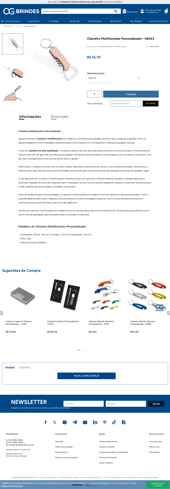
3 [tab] (83, 350)
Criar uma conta (155, 442)
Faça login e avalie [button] (86, 375)
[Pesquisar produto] (115, 11)
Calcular (152, 103)
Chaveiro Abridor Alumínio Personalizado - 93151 (101, 322)
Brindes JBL (74, 21)
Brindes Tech (115, 21)
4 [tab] (85, 350)
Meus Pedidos (154, 452)
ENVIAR (156, 404)
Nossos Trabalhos (106, 463)
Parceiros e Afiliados (107, 447)
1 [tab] (79, 350)
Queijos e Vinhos (30, 26)
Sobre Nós (59, 442)
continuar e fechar (157, 484)
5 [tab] (88, 350)
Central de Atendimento (108, 442)
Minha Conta (132, 12)
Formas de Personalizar (108, 458)
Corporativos (33, 21)
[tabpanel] (23, 310)
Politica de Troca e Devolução (66, 458)
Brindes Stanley (95, 21)
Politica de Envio (61, 452)
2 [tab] (81, 350)
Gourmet (18, 26)
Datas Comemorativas (158, 21)
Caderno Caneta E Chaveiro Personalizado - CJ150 (19, 322)
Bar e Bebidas (136, 21)
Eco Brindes (54, 21)
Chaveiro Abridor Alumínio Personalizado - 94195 (142, 322)
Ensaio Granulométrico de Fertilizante (113, 452)
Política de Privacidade (64, 447)
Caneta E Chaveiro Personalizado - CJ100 (63, 322)
